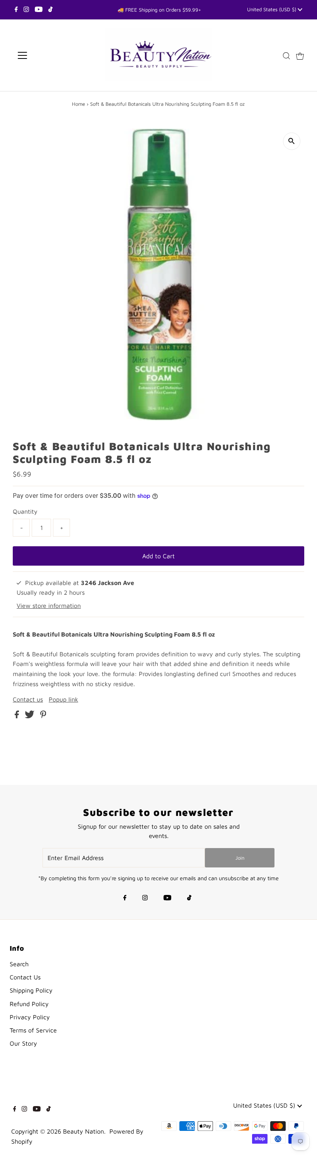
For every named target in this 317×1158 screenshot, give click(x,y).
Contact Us (25, 977)
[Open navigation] (47, 55)
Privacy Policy (30, 1016)
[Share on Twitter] (30, 715)
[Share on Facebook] (18, 715)
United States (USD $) (272, 9)
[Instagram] (26, 9)
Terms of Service (33, 1030)
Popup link (63, 699)
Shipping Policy (31, 990)
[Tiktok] (50, 9)
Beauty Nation (83, 1131)
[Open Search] (286, 56)
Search (19, 963)
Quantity (25, 511)
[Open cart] (300, 55)
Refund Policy (29, 1003)
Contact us (28, 699)
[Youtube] (38, 9)
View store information (49, 605)
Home (78, 104)
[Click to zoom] (291, 141)
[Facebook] (16, 9)
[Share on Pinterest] (43, 715)
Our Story (23, 1043)
